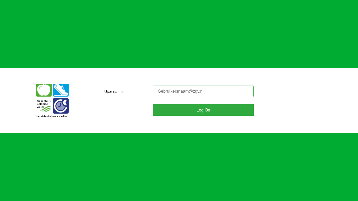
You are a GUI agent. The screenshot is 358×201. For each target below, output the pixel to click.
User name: (114, 91)
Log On (203, 110)
